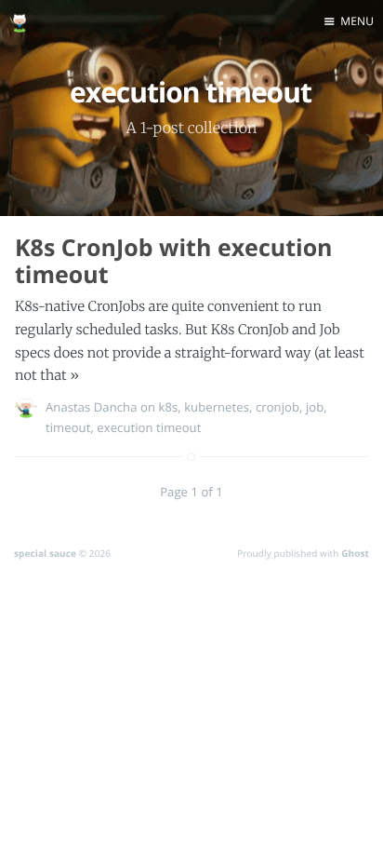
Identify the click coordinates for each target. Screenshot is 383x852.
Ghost (355, 553)
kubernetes (216, 407)
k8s (168, 407)
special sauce (45, 553)
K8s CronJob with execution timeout (174, 261)
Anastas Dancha (92, 407)
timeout (68, 427)
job (315, 407)
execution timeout (149, 427)
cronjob (277, 407)
